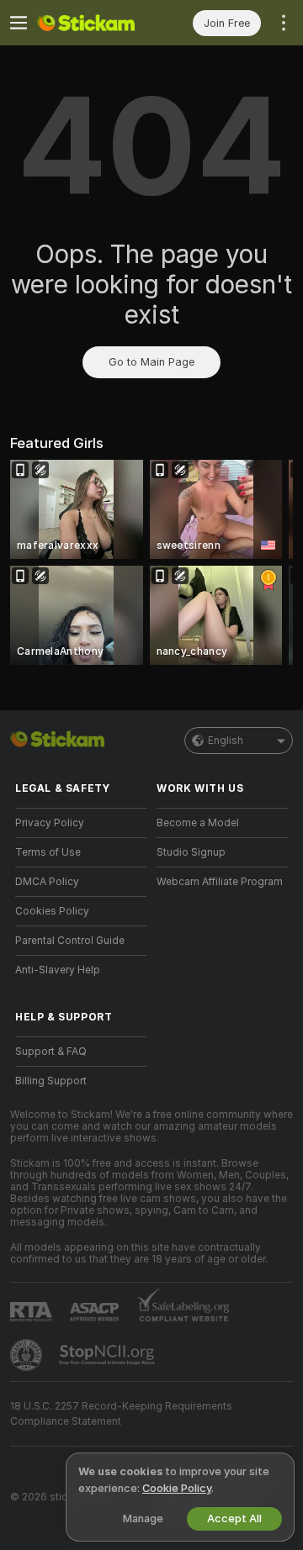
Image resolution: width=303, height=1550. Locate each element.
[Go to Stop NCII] (108, 1355)
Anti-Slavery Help (57, 970)
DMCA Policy (47, 882)
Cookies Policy (52, 911)
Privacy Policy (49, 823)
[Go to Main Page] (94, 22)
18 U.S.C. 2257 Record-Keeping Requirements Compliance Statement (121, 1413)
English (225, 740)
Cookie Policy (176, 1488)
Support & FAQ (51, 1051)
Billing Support (51, 1081)
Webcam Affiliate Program (220, 882)
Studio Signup (191, 852)
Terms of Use (48, 852)
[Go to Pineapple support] (27, 1355)
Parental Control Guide (70, 940)
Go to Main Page (151, 362)
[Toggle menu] (18, 22)
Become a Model (198, 823)
